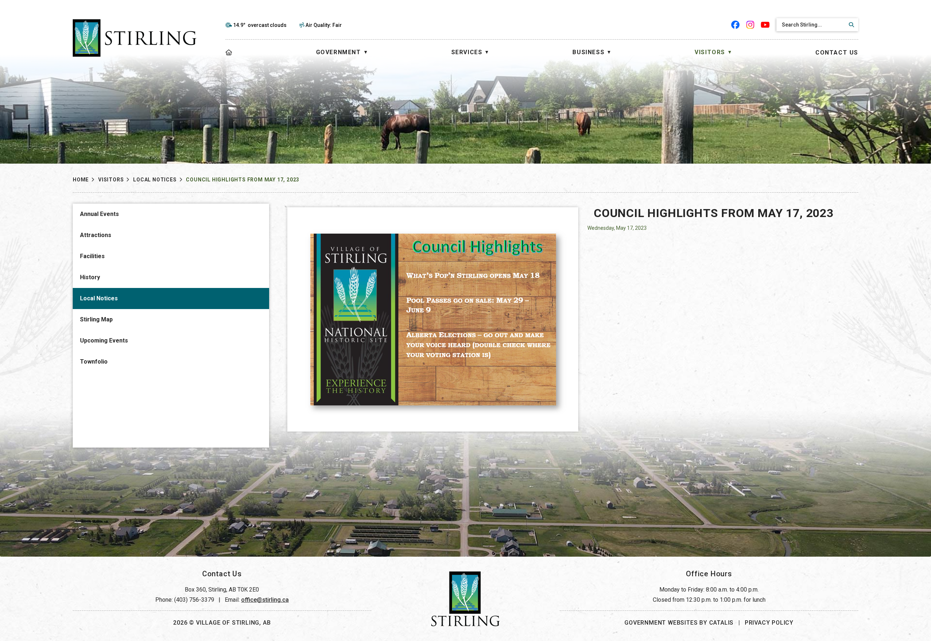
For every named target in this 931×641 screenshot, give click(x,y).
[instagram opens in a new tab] (750, 24)
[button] (850, 24)
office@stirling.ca (265, 599)
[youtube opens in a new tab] (765, 24)
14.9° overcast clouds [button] (260, 25)
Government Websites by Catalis (679, 622)
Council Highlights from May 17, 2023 (242, 180)
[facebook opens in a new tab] (735, 24)
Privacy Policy (769, 622)
